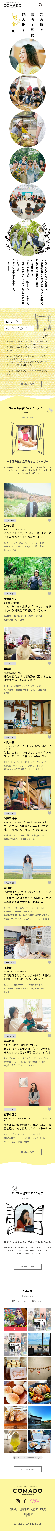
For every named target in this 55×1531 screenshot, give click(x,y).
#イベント (25, 761)
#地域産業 (26, 1061)
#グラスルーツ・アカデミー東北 (29, 542)
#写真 (27, 546)
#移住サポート (28, 769)
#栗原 (6, 550)
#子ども (16, 616)
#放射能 (18, 689)
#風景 (23, 839)
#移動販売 (35, 835)
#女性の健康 (28, 915)
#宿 (22, 835)
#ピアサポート (20, 984)
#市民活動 (36, 685)
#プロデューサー (30, 1058)
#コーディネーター (40, 761)
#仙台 (27, 1137)
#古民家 (7, 616)
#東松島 (46, 915)
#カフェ (16, 835)
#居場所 (39, 984)
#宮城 (41, 546)
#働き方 (17, 685)
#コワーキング (25, 765)
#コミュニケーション (13, 1137)
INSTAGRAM (27, 1469)
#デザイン (8, 546)
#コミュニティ (10, 765)
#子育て (42, 1061)
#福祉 (6, 992)
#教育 (30, 616)
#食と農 (31, 839)
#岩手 (23, 616)
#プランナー (39, 765)
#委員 (34, 1061)
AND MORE (8, 267)
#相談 (25, 988)
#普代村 (38, 616)
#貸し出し (40, 769)
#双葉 (31, 984)
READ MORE (27, 384)
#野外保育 (19, 619)
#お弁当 (7, 835)
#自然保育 (8, 619)
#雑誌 (13, 550)
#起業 (26, 1141)
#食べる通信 (43, 918)
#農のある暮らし (11, 839)
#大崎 (34, 546)
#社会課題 (41, 689)
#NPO (6, 761)
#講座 (19, 1141)
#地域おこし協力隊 (12, 915)
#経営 (43, 835)
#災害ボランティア (12, 918)
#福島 (6, 693)
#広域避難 (8, 689)
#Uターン (8, 542)
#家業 (13, 1065)
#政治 (25, 689)
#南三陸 (16, 1061)
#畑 (27, 835)
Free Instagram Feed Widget (29, 1458)
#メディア (19, 546)
